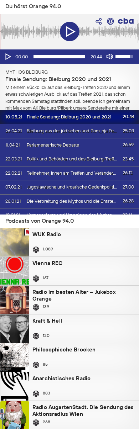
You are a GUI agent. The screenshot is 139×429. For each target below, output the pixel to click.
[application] (69, 56)
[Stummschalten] (109, 56)
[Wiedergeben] (7, 56)
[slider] (59, 56)
